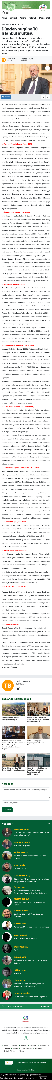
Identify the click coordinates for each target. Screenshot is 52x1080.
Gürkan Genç (20, 869)
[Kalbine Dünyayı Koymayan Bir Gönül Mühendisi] (38, 733)
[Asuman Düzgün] (7, 902)
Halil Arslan (20, 970)
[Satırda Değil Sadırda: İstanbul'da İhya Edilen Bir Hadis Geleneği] (38, 709)
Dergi (15, 1048)
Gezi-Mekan (27, 1048)
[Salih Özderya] (7, 949)
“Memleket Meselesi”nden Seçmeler (30, 997)
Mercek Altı (44, 18)
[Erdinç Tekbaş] (7, 856)
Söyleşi (13, 18)
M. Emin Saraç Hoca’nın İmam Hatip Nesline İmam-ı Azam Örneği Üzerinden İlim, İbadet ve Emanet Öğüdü (13, 745)
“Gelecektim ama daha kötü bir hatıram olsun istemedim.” (31, 834)
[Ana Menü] (7, 13)
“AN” (16, 950)
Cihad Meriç (19, 980)
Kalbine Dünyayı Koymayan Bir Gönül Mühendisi (35, 743)
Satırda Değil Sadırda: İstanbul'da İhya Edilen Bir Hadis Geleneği (38, 720)
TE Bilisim (20, 684)
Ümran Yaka (19, 887)
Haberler (5, 25)
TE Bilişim (31, 1070)
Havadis (38, 1048)
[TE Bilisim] (8, 686)
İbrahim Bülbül (21, 911)
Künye (21, 1051)
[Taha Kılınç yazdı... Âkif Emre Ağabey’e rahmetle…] (13, 760)
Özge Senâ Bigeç (22, 876)
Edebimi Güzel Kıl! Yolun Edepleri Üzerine (28, 915)
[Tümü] (49, 824)
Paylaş (7, 97)
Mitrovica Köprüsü (22, 846)
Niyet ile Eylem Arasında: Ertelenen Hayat (29, 903)
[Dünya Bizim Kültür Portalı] (26, 5)
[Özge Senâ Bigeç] (7, 879)
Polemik (32, 18)
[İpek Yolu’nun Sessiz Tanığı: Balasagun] (13, 709)
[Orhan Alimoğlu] (7, 995)
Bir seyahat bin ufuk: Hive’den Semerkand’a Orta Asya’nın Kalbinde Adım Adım (30, 892)
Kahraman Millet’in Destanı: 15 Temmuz (31, 927)
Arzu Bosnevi (20, 935)
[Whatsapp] (26, 1038)
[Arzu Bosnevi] (7, 937)
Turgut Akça (20, 957)
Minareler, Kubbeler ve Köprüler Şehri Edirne (30, 962)
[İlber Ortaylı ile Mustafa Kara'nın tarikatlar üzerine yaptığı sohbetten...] (38, 760)
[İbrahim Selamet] (7, 844)
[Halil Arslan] (7, 972)
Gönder (7, 810)
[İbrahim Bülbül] (7, 914)
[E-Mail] (18, 689)
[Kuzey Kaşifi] (7, 867)
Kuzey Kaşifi (19, 865)
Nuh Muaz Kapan (21, 829)
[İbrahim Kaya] (7, 925)
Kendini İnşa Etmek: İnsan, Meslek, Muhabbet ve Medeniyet (29, 985)
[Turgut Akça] (7, 960)
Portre (23, 18)
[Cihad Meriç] (7, 983)
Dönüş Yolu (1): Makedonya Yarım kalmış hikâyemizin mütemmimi (31, 880)
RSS (9, 1062)
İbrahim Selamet (22, 842)
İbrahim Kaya (20, 924)
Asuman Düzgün (21, 899)
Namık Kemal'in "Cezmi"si (25, 939)
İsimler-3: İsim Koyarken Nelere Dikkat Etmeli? (31, 857)
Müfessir (18, 973)
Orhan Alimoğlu (22, 993)
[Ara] (4, 13)
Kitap (4, 18)
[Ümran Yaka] (7, 890)
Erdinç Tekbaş (21, 853)
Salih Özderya (21, 947)
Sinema (7, 1048)
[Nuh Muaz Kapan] (7, 832)
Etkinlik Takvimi (9, 1051)
